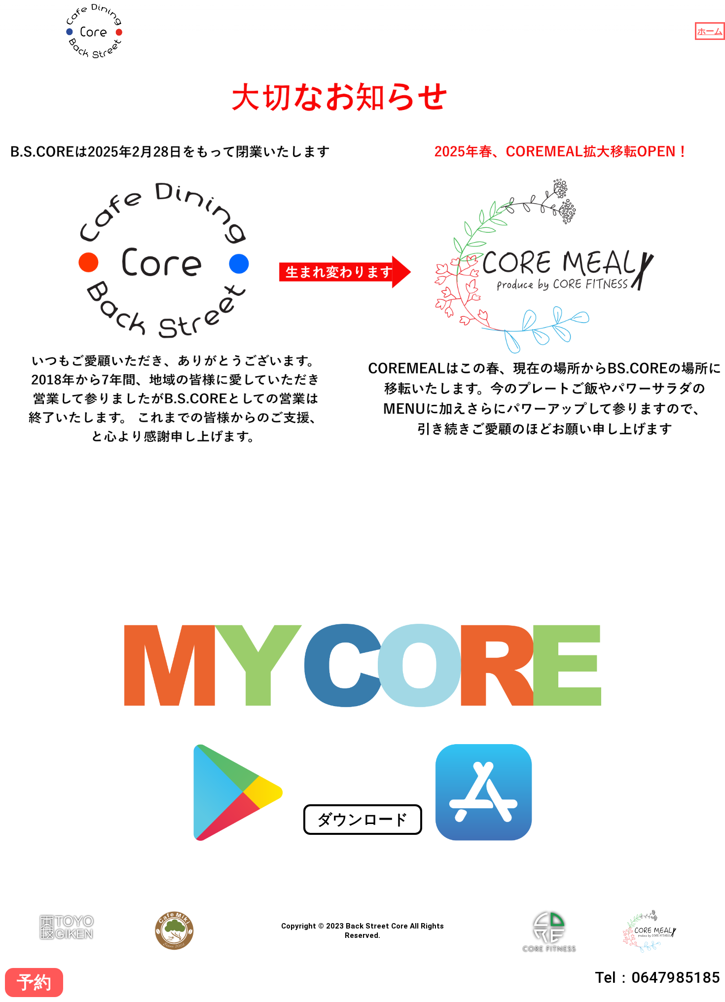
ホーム (710, 31)
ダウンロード (362, 819)
